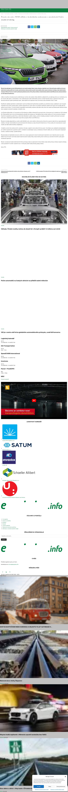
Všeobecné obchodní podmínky (9, 527)
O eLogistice (5, 519)
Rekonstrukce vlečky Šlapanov (11, 681)
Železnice (2, 683)
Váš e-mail (3, 35)
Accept (39, 786)
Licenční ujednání (6, 525)
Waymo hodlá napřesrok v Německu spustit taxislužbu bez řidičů (23, 734)
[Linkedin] (6, 11)
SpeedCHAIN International (10, 353)
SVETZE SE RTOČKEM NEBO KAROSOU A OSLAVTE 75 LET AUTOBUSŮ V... (26, 627)
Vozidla (2, 225)
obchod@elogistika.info (13, 564)
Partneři (4, 523)
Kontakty (4, 522)
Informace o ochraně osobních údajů (41, 789)
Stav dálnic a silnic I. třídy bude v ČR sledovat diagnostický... (21, 788)
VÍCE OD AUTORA (40, 177)
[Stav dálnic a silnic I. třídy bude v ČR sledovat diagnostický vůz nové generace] (34, 762)
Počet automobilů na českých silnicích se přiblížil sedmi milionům (24, 280)
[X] (9, 11)
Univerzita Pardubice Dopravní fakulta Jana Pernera (13, 497)
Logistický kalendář (6, 51)
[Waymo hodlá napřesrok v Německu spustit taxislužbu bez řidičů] (34, 708)
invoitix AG (4, 465)
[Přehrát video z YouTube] (34, 400)
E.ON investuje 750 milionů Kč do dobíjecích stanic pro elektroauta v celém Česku (51, 172)
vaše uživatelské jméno (6, 20)
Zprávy (4, 44)
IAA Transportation (8, 346)
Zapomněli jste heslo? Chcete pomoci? (9, 27)
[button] (65, 776)
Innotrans (4, 361)
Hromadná (2, 629)
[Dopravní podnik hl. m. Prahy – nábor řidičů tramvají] (34, 153)
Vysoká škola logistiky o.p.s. (8, 440)
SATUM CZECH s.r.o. (6, 449)
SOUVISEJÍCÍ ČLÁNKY (28, 177)
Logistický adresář (6, 49)
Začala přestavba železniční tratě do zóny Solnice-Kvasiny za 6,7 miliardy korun (15, 172)
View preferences (61, 786)
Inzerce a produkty (6, 520)
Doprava (2, 737)
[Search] (2, 53)
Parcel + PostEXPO (7, 369)
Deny (50, 786)
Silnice (1, 791)
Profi (3, 46)
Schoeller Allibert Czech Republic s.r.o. (10, 480)
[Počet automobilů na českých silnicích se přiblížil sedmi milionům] (34, 253)
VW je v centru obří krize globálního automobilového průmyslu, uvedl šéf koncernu (30, 332)
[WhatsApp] (35, 163)
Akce (3, 47)
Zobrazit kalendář (5, 379)
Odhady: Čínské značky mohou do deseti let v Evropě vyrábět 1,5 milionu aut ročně (30, 229)
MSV (2, 376)
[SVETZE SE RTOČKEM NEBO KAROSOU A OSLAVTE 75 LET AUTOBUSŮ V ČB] (34, 600)
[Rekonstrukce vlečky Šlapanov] (34, 654)
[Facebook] (2, 11)
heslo (2, 24)
